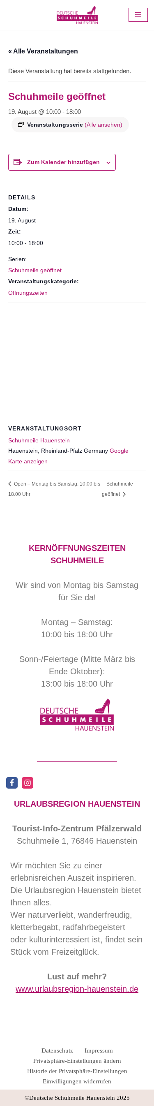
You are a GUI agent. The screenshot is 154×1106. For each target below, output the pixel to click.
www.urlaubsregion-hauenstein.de (77, 988)
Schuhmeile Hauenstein (39, 440)
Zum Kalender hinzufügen (63, 162)
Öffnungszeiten (28, 292)
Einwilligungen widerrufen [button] (77, 1081)
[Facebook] (12, 783)
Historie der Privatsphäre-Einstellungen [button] (77, 1071)
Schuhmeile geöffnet (35, 270)
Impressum (99, 1050)
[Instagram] (27, 783)
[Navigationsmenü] (138, 15)
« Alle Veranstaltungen (43, 51)
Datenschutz (57, 1050)
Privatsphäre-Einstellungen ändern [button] (77, 1060)
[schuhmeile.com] (77, 15)
